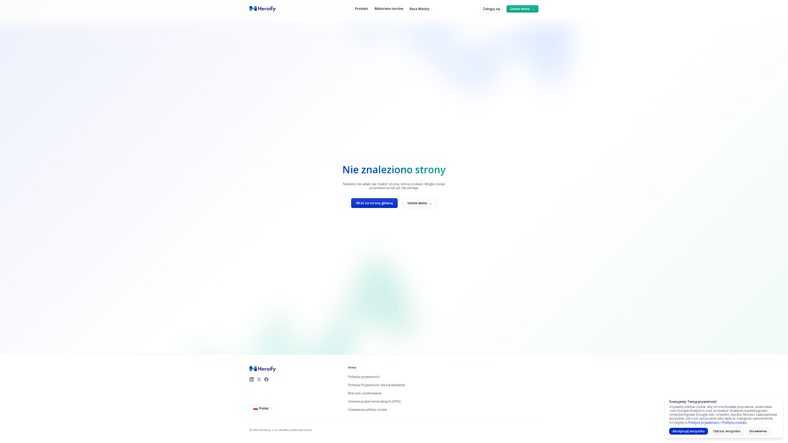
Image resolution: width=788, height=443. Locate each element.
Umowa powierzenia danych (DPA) (374, 401)
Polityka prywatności (364, 377)
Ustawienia (758, 431)
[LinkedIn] (252, 379)
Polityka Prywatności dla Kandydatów (376, 385)
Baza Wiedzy (420, 9)
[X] (259, 379)
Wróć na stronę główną (374, 203)
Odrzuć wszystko (726, 431)
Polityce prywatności (704, 422)
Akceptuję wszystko (688, 431)
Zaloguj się (491, 9)
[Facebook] (266, 379)
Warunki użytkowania (364, 393)
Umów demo (522, 9)
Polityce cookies (734, 422)
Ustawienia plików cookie (367, 409)
